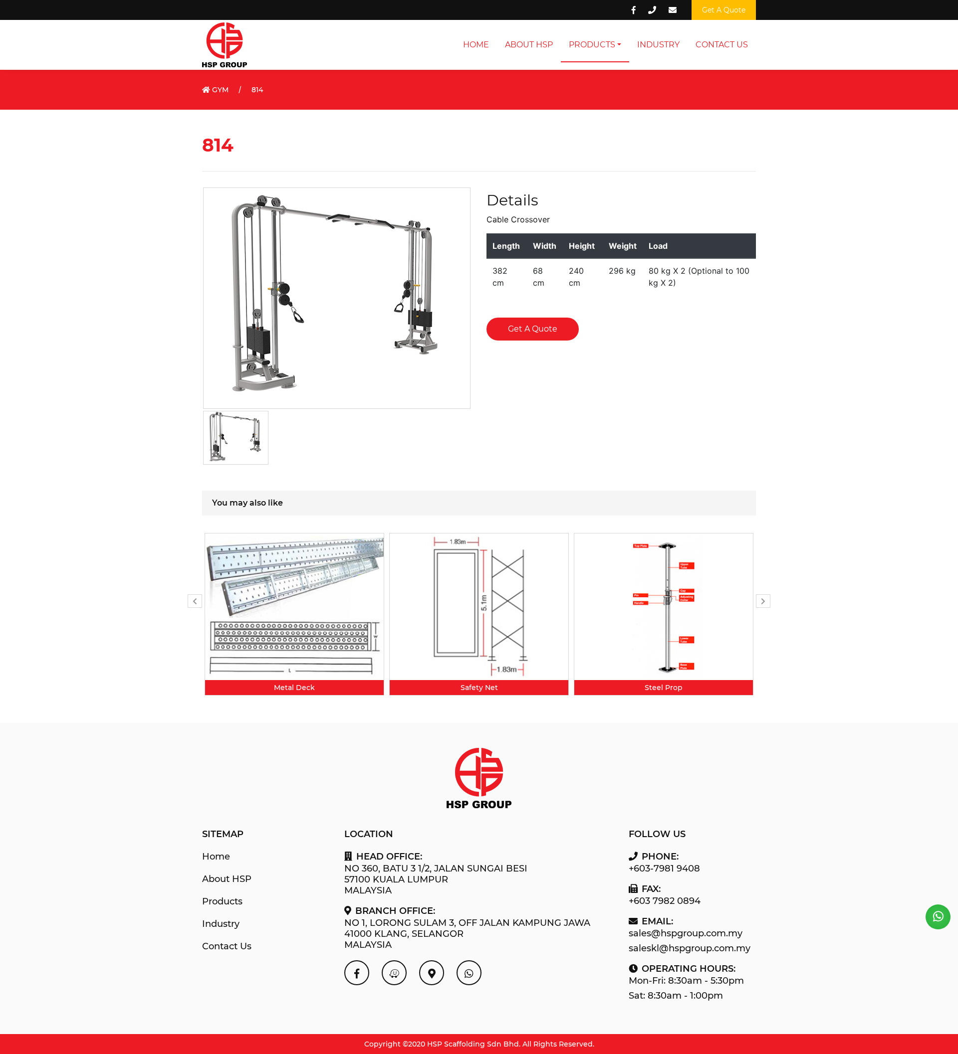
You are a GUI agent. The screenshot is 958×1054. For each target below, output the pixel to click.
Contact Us (722, 44)
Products (592, 44)
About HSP (529, 44)
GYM (219, 89)
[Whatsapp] (469, 972)
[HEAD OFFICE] (394, 972)
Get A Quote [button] (723, 9)
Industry (658, 44)
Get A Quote (532, 329)
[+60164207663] (938, 916)
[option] (294, 614)
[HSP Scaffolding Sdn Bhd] (356, 972)
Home (476, 44)
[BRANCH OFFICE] (431, 972)
